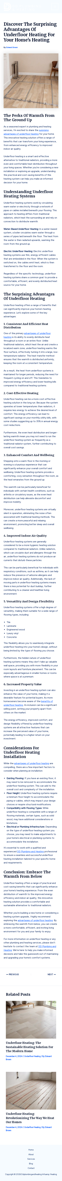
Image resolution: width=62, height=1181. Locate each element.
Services (31, 1159)
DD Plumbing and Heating (30, 851)
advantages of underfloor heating (31, 763)
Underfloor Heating (32, 1056)
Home (31, 1150)
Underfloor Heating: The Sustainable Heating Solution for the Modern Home (29, 1047)
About (31, 1154)
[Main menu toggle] (54, 6)
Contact (31, 1168)
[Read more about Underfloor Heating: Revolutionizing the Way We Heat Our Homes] (31, 1090)
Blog (31, 1164)
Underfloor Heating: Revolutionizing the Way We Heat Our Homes (30, 1118)
